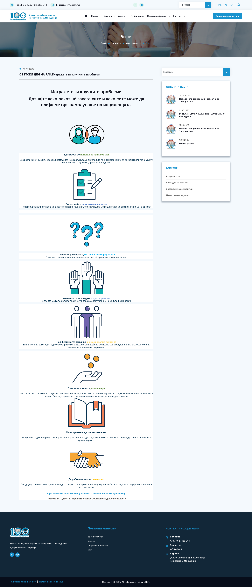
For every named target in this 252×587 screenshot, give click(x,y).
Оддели (108, 16)
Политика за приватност (23, 581)
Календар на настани (227, 16)
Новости (116, 43)
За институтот (95, 536)
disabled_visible (238, 5)
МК (220, 5)
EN (231, 5)
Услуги (122, 16)
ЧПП (90, 550)
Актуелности (133, 43)
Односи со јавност (157, 16)
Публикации (137, 16)
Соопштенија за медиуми (179, 189)
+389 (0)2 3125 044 (37, 5)
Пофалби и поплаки (98, 545)
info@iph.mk (74, 5)
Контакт (178, 16)
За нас (95, 16)
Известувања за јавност (178, 195)
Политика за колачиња (51, 581)
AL (226, 5)
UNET (146, 582)
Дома (104, 43)
